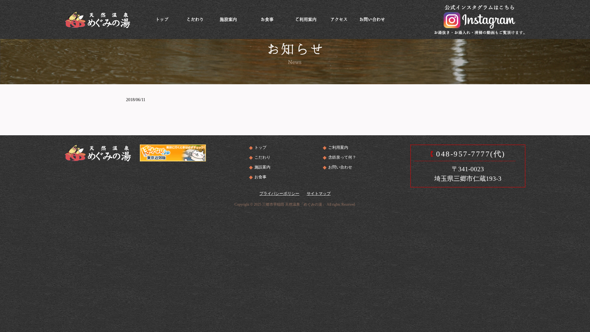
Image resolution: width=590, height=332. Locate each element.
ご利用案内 (338, 147)
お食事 (260, 177)
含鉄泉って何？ (342, 157)
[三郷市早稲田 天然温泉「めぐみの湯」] (97, 19)
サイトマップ (319, 194)
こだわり (262, 157)
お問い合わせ (340, 167)
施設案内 (262, 167)
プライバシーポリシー (279, 194)
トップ (260, 147)
